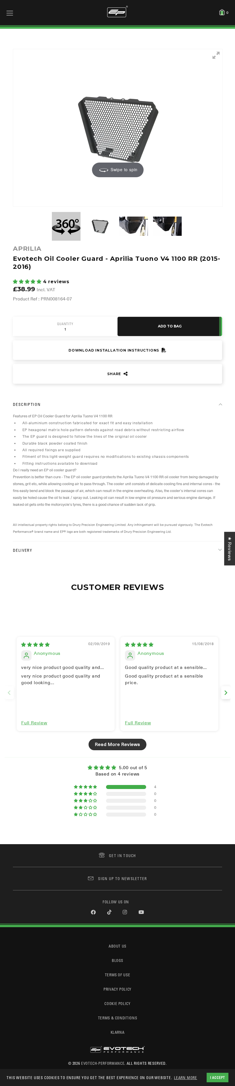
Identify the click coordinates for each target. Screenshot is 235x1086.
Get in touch (122, 855)
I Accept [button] (217, 1077)
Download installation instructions (114, 350)
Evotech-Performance (102, 1063)
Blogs (117, 960)
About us (117, 946)
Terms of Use (117, 974)
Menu (9, 12)
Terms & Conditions (117, 1017)
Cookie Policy (117, 1003)
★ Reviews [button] (229, 548)
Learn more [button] (185, 1077)
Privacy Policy (117, 989)
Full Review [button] (34, 723)
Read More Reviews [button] (117, 744)
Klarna (118, 1032)
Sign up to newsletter (122, 878)
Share (114, 374)
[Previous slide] (9, 692)
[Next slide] (225, 692)
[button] (28, 282)
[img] (35, 645)
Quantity (65, 324)
